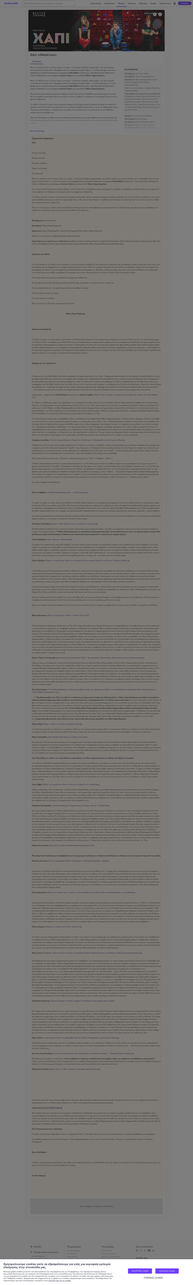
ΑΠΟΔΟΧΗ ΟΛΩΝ (167, 1271)
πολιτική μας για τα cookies (59, 1280)
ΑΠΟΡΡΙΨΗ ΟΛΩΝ (140, 1271)
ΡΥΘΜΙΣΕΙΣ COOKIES (153, 1277)
